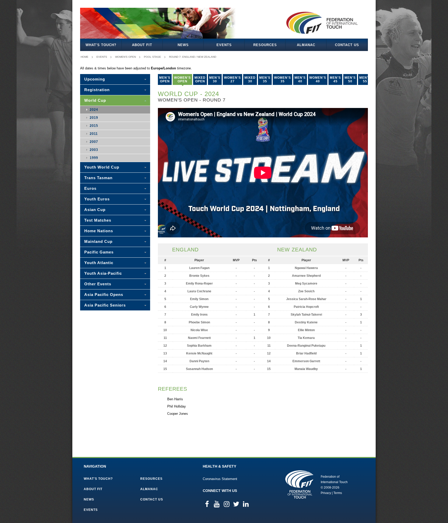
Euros (90, 188)
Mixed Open (200, 79)
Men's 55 (364, 79)
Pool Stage (152, 56)
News (183, 45)
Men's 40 (300, 79)
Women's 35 (282, 79)
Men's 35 (264, 79)
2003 (94, 150)
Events (224, 45)
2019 (94, 118)
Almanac (306, 45)
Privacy (326, 493)
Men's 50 (350, 79)
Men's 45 (335, 79)
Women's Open (125, 56)
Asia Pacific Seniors (105, 305)
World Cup (95, 100)
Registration (97, 90)
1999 (94, 158)
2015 (94, 126)
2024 (94, 110)
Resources (265, 45)
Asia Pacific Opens (103, 294)
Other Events (97, 284)
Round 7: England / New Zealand (192, 56)
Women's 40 (317, 79)
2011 (94, 134)
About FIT (142, 45)
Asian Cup (95, 209)
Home (84, 56)
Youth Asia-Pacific (103, 273)
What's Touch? (101, 45)
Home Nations (98, 231)
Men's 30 (214, 79)
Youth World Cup (101, 167)
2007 (94, 142)
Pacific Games (99, 252)
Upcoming (94, 79)
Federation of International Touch (299, 484)
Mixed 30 (250, 79)
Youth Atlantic (98, 262)
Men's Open (164, 79)
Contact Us (347, 45)
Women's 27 (232, 79)
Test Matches (97, 220)
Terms (337, 493)
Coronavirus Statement (220, 479)
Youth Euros (97, 199)
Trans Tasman (98, 178)
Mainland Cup (98, 241)
